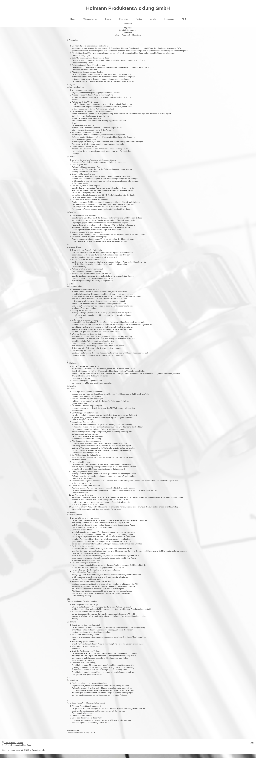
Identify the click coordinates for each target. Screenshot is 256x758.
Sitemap (20, 743)
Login (252, 743)
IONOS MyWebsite (31, 750)
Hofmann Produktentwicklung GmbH (128, 8)
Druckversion (10, 743)
